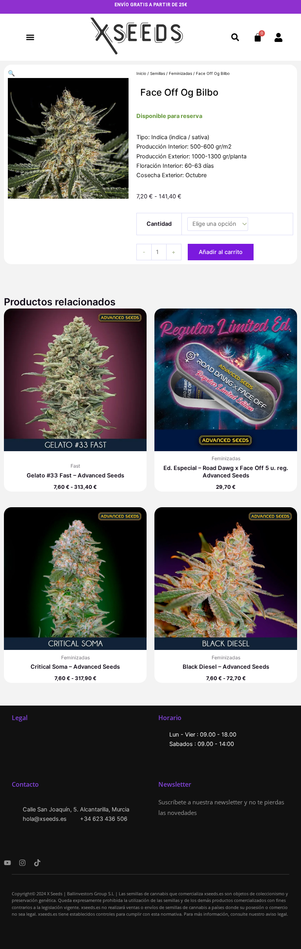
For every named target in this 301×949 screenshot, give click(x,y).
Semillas (157, 73)
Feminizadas (180, 73)
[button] (30, 37)
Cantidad (159, 223)
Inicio (141, 73)
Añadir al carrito (221, 252)
